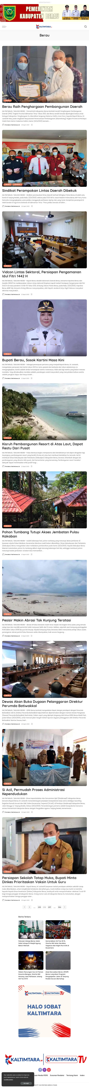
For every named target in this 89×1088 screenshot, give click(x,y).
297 (49, 907)
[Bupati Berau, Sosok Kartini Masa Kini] (44, 327)
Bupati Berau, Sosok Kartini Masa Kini (33, 360)
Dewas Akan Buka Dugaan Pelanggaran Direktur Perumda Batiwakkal (42, 703)
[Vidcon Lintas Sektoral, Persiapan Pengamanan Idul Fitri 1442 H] (44, 239)
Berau (8, 100)
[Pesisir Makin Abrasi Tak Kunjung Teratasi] (44, 588)
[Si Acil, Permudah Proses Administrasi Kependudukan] (44, 757)
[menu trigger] (5, 26)
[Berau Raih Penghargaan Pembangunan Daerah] (44, 74)
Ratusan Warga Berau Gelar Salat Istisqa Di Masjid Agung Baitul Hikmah (29, 943)
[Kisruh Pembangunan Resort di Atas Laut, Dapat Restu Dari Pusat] (44, 411)
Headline (17, 184)
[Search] (85, 26)
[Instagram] (44, 1070)
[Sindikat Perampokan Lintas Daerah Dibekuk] (44, 158)
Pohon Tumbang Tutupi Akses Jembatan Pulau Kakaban (40, 534)
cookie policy (8, 1079)
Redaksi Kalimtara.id (12, 125)
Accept (26, 1083)
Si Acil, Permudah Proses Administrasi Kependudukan (33, 792)
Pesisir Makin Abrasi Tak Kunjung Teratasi (36, 620)
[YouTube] (49, 1070)
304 (59, 907)
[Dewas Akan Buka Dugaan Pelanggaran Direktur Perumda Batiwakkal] (44, 669)
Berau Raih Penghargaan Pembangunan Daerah (42, 106)
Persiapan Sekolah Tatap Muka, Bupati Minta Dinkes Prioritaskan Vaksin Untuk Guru (39, 880)
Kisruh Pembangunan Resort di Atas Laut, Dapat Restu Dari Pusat (42, 446)
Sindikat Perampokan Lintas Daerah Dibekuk (39, 190)
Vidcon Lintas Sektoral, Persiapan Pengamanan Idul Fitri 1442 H (41, 274)
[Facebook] (40, 1070)
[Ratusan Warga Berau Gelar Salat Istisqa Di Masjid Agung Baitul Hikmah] (30, 929)
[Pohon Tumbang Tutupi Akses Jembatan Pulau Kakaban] (44, 499)
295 (39, 907)
